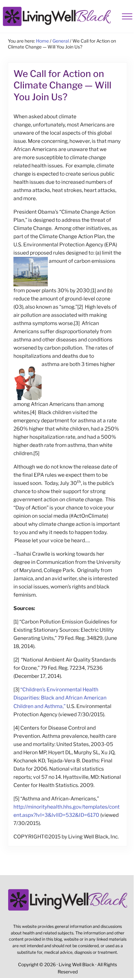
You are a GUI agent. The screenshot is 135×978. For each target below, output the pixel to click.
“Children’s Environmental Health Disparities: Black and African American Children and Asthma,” (59, 697)
